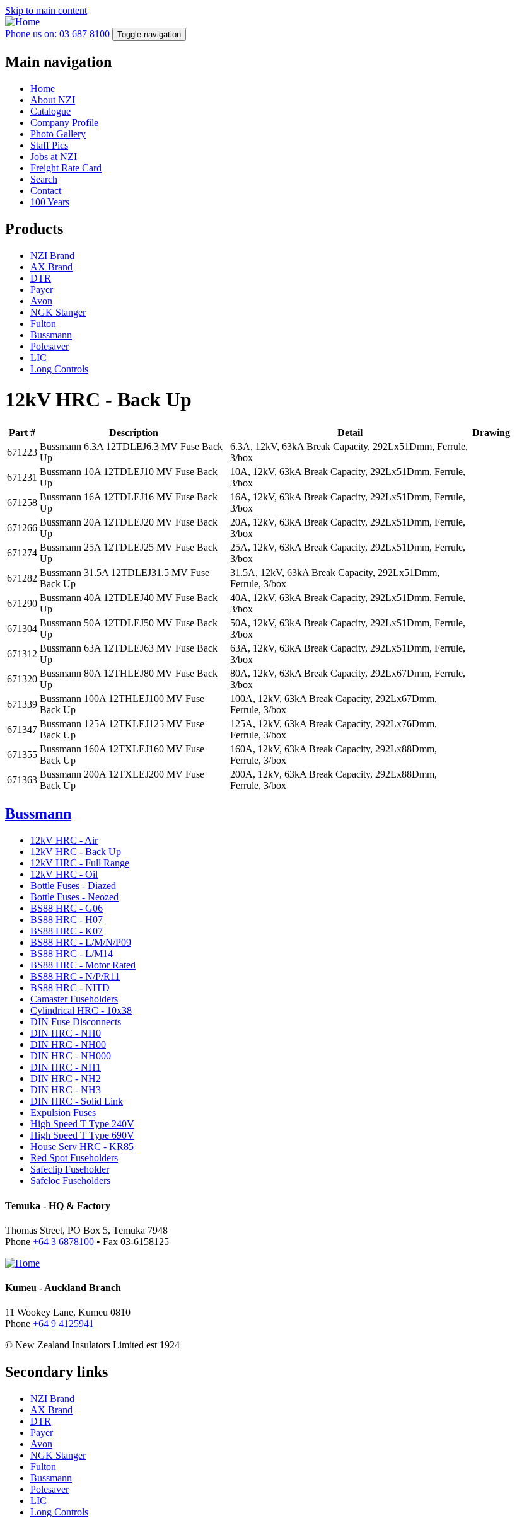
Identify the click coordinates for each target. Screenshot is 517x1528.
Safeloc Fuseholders (70, 1180)
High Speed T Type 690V (82, 1135)
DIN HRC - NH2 (65, 1078)
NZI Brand (52, 255)
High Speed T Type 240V (82, 1123)
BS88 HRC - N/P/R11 (75, 976)
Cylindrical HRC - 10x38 (81, 1010)
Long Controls (59, 369)
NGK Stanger (58, 312)
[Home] (22, 21)
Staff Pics (49, 145)
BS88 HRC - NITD (70, 987)
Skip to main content (46, 10)
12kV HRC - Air (64, 840)
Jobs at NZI (53, 156)
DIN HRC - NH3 (65, 1089)
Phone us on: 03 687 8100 (57, 33)
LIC (38, 357)
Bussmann (51, 335)
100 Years (49, 202)
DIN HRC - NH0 (65, 1033)
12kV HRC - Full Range (79, 863)
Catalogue (50, 111)
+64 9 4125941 (63, 1323)
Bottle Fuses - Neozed (74, 897)
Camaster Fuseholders (74, 999)
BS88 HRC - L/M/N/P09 (80, 942)
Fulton (43, 323)
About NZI (52, 100)
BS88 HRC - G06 (66, 908)
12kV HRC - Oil (64, 874)
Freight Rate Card (66, 168)
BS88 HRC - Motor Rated (83, 965)
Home (42, 88)
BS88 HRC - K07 (66, 931)
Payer (41, 289)
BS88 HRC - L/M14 (71, 953)
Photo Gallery (58, 134)
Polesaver (49, 346)
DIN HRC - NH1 (65, 1067)
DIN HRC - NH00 (68, 1044)
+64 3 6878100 (63, 1241)
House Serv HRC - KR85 (82, 1146)
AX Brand (51, 266)
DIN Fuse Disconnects (75, 1021)
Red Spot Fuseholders (74, 1157)
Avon (41, 301)
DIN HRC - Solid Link (76, 1101)
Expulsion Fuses (63, 1112)
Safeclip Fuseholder (69, 1169)
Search (43, 179)
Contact (45, 190)
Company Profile (64, 122)
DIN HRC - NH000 (70, 1055)
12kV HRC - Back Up (75, 851)
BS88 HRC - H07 (66, 919)
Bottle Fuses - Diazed (73, 885)
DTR (40, 278)
